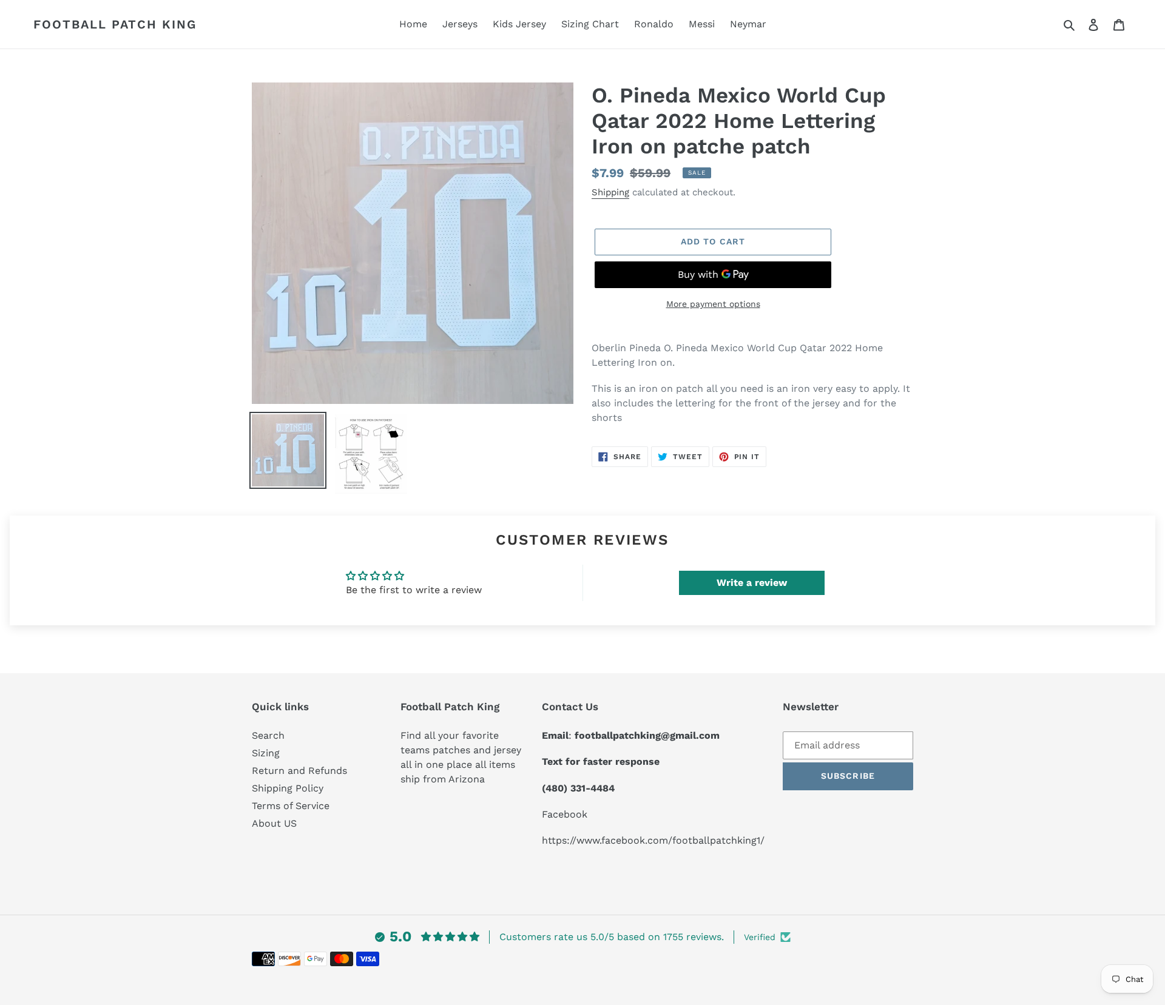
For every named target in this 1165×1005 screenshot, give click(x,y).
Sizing (266, 753)
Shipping (610, 192)
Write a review (752, 582)
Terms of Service (290, 806)
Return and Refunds (299, 770)
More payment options (713, 304)
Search (268, 735)
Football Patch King (115, 24)
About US (274, 823)
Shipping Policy (287, 788)
